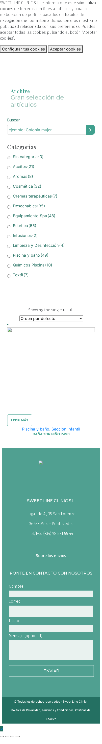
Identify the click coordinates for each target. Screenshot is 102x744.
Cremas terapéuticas (35, 196)
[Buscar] (90, 130)
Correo (15, 601)
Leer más (19, 420)
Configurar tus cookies (23, 49)
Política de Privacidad (25, 710)
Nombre (16, 586)
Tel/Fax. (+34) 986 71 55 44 (51, 533)
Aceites (23, 166)
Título (14, 620)
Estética (24, 225)
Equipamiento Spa (34, 215)
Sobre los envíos (51, 555)
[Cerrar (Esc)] (2, 736)
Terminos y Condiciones (58, 710)
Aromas (23, 176)
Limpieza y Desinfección (39, 245)
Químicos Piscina (32, 265)
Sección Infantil (65, 429)
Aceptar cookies (65, 49)
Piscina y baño (31, 255)
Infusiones (25, 235)
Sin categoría (28, 156)
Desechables (29, 205)
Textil (21, 274)
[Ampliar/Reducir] (18, 736)
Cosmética (27, 186)
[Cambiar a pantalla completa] (12, 736)
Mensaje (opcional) (25, 635)
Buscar (13, 119)
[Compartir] (7, 736)
